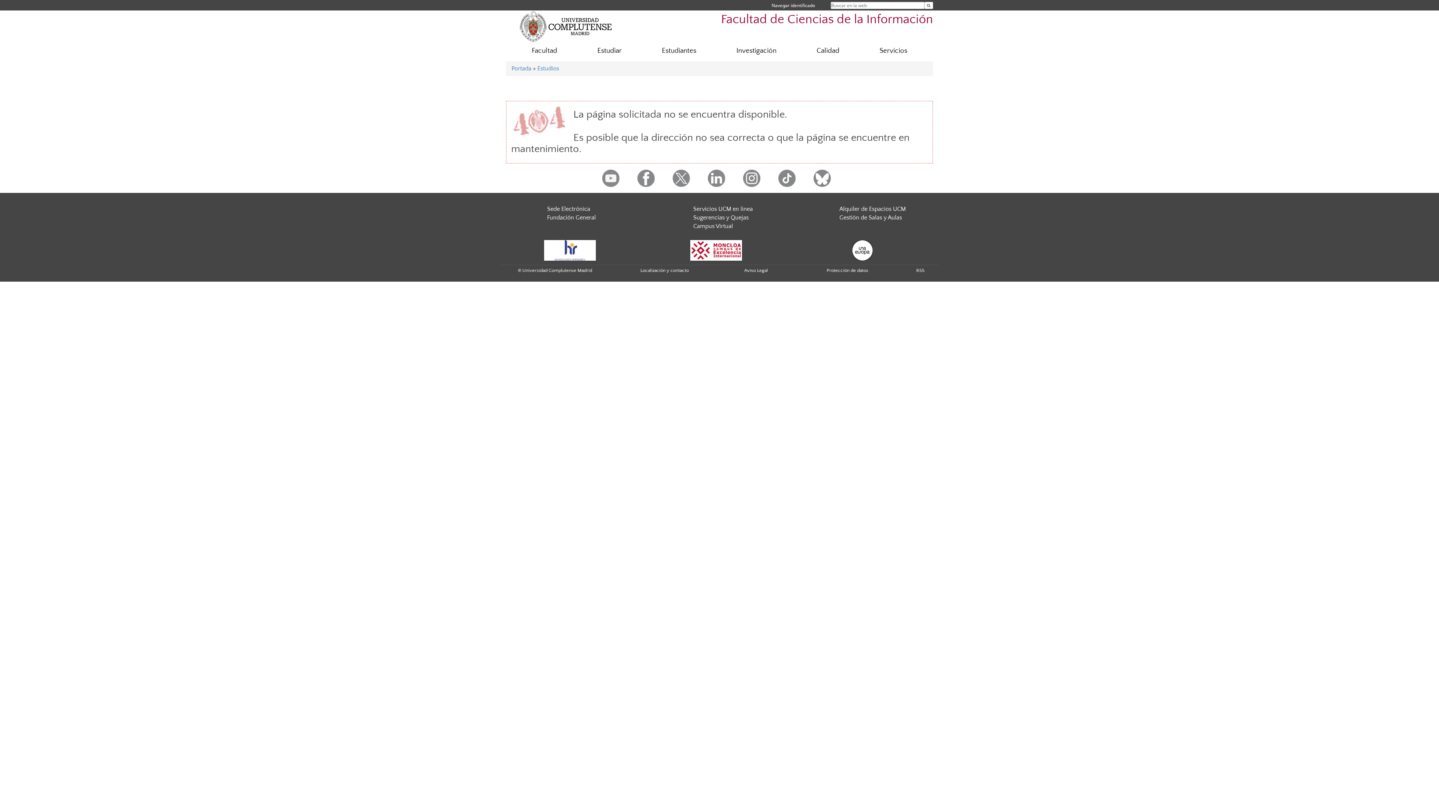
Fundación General (571, 217)
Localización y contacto (664, 270)
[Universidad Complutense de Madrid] (566, 26)
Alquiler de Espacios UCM (872, 209)
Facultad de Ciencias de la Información (827, 20)
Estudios (548, 68)
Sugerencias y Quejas (721, 217)
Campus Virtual (713, 226)
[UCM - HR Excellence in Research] (570, 250)
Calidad (828, 51)
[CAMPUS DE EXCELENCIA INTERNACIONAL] (716, 250)
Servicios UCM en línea (723, 209)
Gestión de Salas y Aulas (870, 217)
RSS (920, 270)
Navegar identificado (793, 5)
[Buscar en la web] (928, 5)
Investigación (756, 51)
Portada (521, 68)
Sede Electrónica (568, 209)
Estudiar (609, 51)
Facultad (544, 51)
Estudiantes (679, 51)
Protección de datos (847, 270)
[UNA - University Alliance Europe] (862, 250)
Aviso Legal (756, 270)
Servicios (893, 51)
